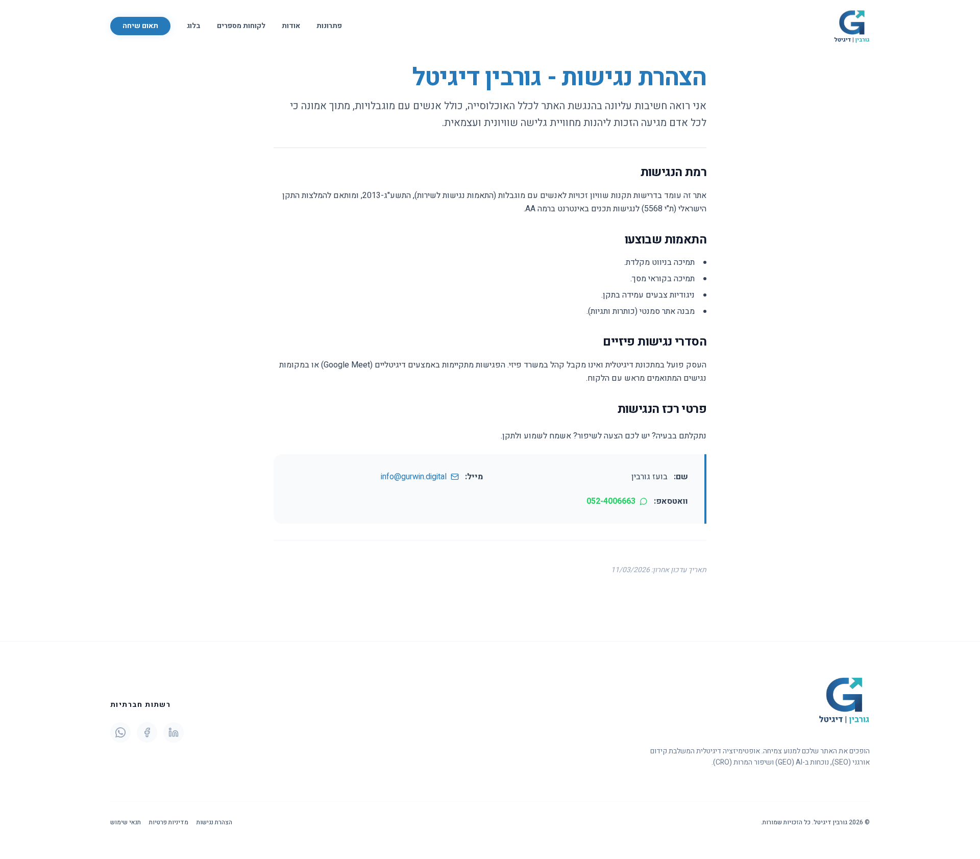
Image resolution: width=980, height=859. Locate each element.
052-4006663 (610, 501)
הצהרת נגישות (214, 822)
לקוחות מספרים (241, 25)
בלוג (194, 25)
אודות (291, 25)
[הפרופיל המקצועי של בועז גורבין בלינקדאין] (173, 732)
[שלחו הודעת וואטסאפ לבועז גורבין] (120, 732)
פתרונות (329, 25)
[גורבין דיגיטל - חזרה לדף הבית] (852, 26)
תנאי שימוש (125, 822)
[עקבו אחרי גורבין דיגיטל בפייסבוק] (147, 732)
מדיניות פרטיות (168, 822)
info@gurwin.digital (414, 477)
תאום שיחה (140, 25)
